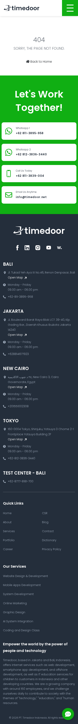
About (7, 522)
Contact (48, 531)
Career (8, 549)
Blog (45, 522)
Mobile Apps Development (22, 585)
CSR (44, 513)
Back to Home (41, 61)
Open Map (16, 278)
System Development (18, 594)
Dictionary (49, 540)
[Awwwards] (59, 247)
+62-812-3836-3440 (21, 458)
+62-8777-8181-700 (20, 481)
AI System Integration (18, 621)
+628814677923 (18, 354)
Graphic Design (14, 612)
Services (9, 531)
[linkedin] (27, 247)
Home (7, 513)
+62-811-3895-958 (20, 297)
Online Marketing (15, 603)
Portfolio (9, 540)
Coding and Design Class (21, 630)
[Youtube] (48, 247)
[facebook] (17, 247)
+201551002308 (18, 406)
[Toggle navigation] (70, 8)
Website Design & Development (25, 576)
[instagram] (37, 247)
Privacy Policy (51, 549)
